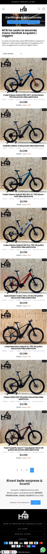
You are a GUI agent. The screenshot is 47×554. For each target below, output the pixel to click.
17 (26, 470)
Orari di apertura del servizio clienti (23, 524)
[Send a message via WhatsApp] (43, 550)
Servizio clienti (23, 534)
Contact (23, 539)
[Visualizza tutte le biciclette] (23, 20)
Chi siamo (23, 529)
